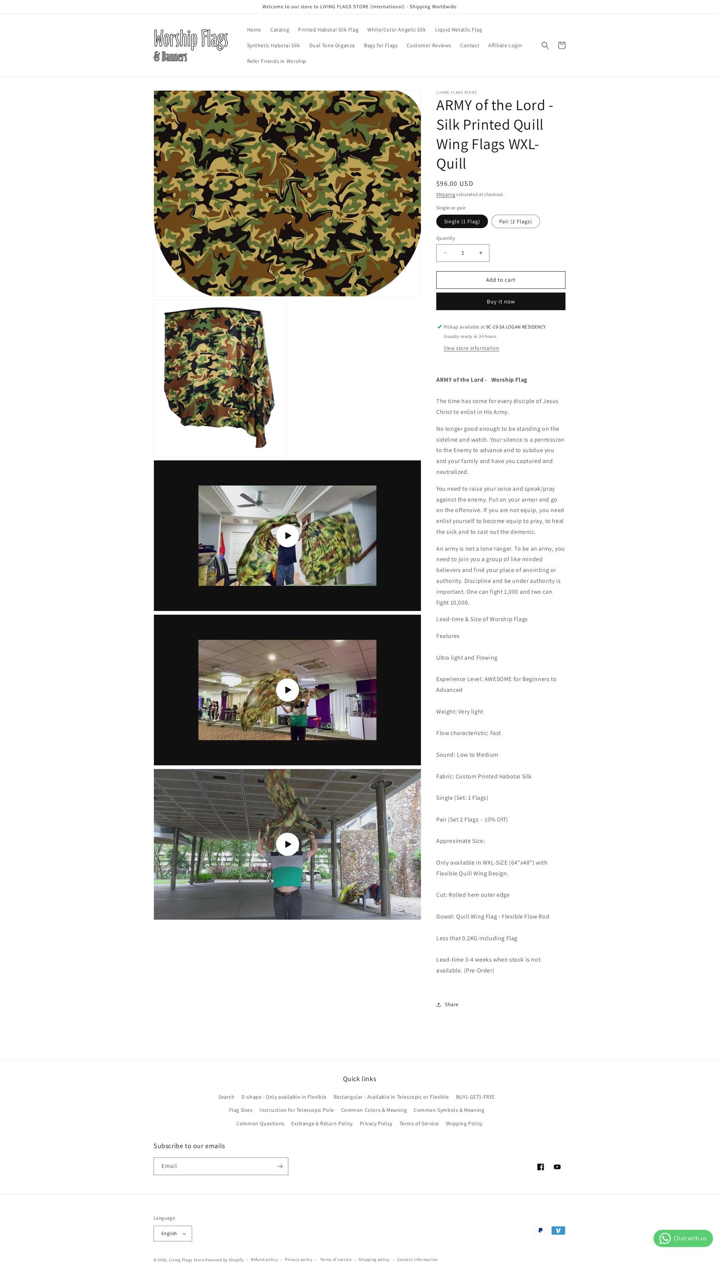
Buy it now (501, 301)
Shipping (445, 194)
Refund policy (264, 1259)
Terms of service (336, 1259)
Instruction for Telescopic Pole (297, 1110)
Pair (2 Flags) (515, 221)
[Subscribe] (279, 1166)
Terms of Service (419, 1123)
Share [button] (452, 1004)
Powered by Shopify (224, 1259)
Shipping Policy (464, 1123)
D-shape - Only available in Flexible (284, 1096)
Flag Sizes (241, 1110)
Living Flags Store (186, 1259)
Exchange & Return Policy (321, 1123)
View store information (471, 348)
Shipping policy (374, 1259)
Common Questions (260, 1123)
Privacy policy (299, 1259)
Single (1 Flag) (462, 221)
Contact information (417, 1259)
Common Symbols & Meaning (449, 1110)
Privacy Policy (376, 1123)
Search (226, 1096)
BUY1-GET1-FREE (475, 1096)
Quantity (445, 238)
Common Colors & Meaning (374, 1110)
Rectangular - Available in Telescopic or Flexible (391, 1096)
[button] (545, 45)
